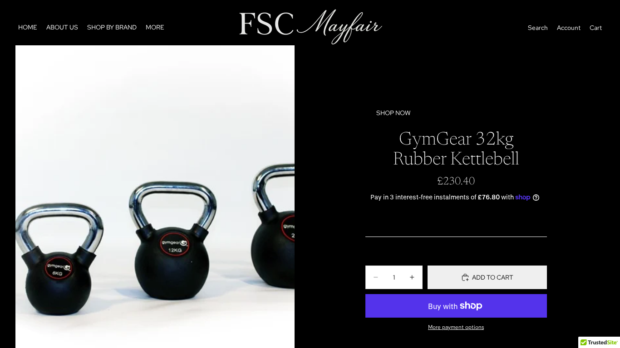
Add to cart (492, 277)
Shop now (393, 113)
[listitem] (155, 27)
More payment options (456, 327)
